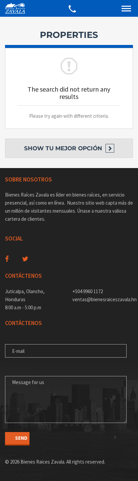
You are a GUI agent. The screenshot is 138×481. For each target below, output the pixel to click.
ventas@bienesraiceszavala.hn (102, 299)
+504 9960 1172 (87, 291)
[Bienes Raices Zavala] (15, 8)
